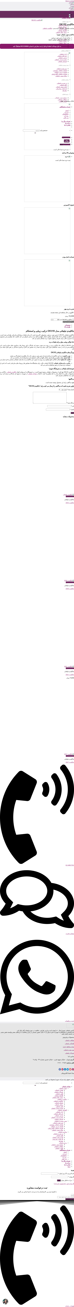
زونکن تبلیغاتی (62, 43)
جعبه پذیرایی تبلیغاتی (57, 1117)
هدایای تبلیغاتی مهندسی (56, 1125)
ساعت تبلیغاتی (62, 1132)
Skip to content (69, 1)
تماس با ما (67, 1164)
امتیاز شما (70, 389)
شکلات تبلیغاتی (62, 99)
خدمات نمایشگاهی (64, 1150)
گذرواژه (71, 1177)
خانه (72, 12)
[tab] (35, 325)
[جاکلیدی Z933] (68, 494)
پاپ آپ (65, 1154)
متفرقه (61, 1141)
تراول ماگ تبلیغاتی (61, 32)
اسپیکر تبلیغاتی (58, 1119)
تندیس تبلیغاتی (59, 1115)
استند (65, 1152)
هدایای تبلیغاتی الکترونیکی (55, 1128)
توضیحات (67, 325)
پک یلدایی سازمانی (57, 1139)
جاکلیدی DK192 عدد (66, 319)
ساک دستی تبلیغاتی (57, 1130)
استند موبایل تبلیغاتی (57, 1108)
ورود (59, 1180)
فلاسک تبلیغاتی (62, 30)
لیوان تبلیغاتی (65, 21)
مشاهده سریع (70, 496)
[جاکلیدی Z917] (69, 754)
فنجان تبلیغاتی (59, 1090)
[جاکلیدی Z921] (69, 666)
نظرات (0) (67, 327)
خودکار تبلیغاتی (62, 27)
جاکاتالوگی (63, 1155)
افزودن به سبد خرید (68, 321)
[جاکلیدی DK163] (64, 17)
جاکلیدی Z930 (70, 588)
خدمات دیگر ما (66, 1161)
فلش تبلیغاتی (59, 1094)
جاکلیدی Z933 (70, 503)
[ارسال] (35, 1085)
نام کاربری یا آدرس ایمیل (66, 1173)
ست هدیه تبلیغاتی (69, 1050)
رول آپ (64, 1157)
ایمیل (72, 409)
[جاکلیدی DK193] (64, 15)
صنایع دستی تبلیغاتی (57, 1144)
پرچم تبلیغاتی (63, 1143)
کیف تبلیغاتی (63, 45)
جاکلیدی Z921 (70, 674)
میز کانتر (64, 1159)
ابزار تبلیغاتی (59, 1112)
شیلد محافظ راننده (68, 1047)
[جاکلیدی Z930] (69, 580)
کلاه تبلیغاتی (59, 1135)
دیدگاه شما (70, 403)
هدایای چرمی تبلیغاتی (57, 1126)
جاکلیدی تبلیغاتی (65, 12)
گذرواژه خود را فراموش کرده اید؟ (64, 1183)
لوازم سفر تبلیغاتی (57, 1137)
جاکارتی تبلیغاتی (65, 36)
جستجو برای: (43, 130)
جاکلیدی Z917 (70, 762)
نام (72, 406)
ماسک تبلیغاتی (62, 41)
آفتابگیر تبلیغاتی (65, 50)
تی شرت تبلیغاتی (58, 1134)
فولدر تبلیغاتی (59, 1148)
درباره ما (67, 1163)
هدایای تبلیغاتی (66, 18)
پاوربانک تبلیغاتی (58, 1114)
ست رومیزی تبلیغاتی (60, 1121)
